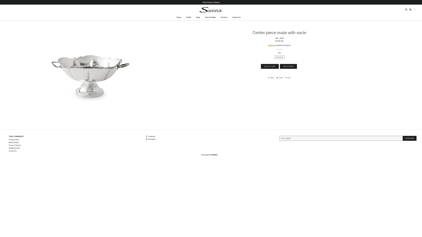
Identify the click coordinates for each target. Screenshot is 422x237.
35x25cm (279, 57)
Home (179, 17)
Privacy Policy (14, 140)
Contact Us (236, 17)
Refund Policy (14, 142)
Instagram (152, 139)
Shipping (271, 45)
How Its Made (210, 17)
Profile (188, 17)
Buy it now (288, 66)
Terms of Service (15, 145)
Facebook (151, 136)
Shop (198, 17)
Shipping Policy (14, 148)
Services (224, 17)
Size (279, 53)
